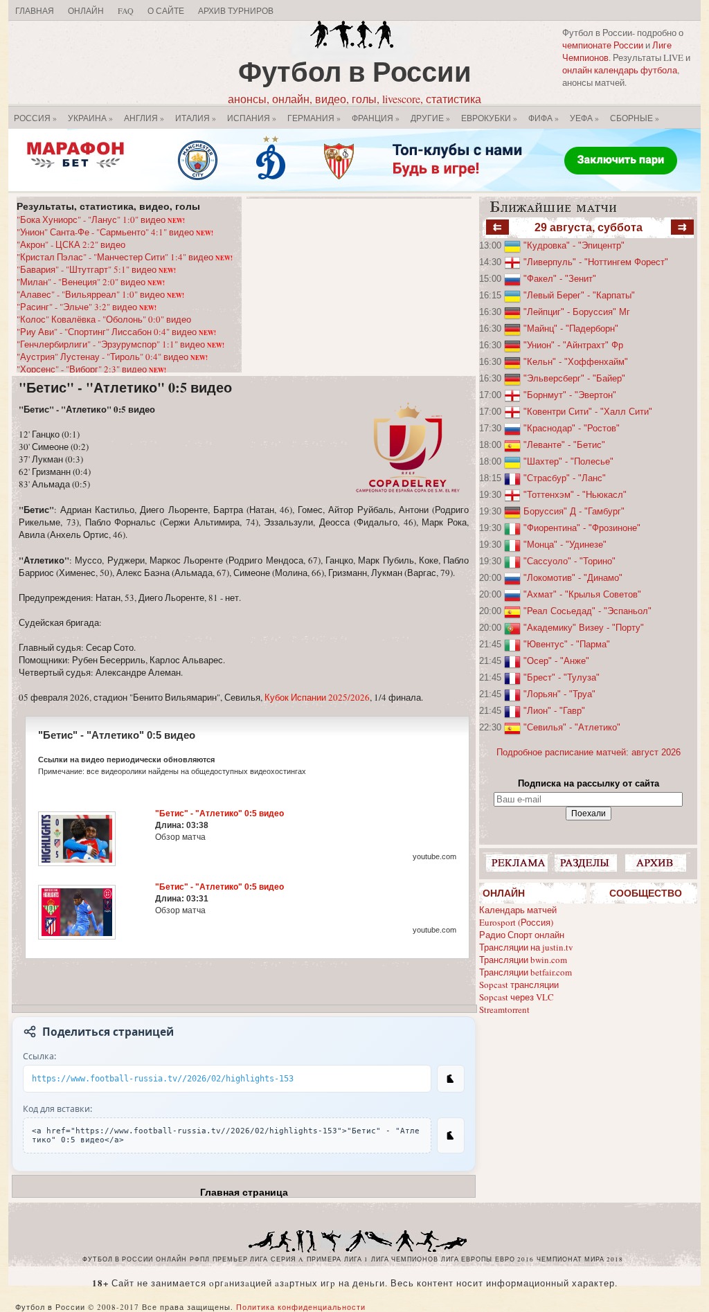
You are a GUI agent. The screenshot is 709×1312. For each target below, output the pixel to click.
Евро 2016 (514, 1259)
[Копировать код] (451, 1135)
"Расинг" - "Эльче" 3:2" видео (86, 306)
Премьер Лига (240, 1259)
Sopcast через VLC (516, 997)
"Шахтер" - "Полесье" (568, 461)
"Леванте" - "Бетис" (564, 445)
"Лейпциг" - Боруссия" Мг (576, 312)
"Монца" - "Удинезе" (565, 544)
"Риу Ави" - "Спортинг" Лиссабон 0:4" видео (116, 331)
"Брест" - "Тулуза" (561, 677)
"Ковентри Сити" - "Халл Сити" (587, 411)
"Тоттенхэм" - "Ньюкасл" (575, 494)
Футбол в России (355, 71)
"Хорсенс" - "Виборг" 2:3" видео (91, 369)
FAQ (126, 10)
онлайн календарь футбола (619, 70)
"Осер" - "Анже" (556, 661)
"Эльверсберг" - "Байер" (574, 378)
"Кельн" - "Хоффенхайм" (575, 362)
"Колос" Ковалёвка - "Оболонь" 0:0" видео (104, 319)
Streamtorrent (504, 1009)
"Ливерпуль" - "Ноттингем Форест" (595, 262)
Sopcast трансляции (519, 984)
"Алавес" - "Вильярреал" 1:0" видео (100, 294)
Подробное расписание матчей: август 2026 (588, 752)
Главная (34, 10)
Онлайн (86, 10)
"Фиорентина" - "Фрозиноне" (581, 528)
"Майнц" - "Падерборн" (570, 328)
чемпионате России (602, 45)
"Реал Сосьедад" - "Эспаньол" (587, 611)
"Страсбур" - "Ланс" (564, 478)
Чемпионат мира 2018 (580, 1259)
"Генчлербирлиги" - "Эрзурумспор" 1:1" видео (120, 344)
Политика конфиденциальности (301, 1307)
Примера (324, 1259)
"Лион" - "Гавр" (554, 711)
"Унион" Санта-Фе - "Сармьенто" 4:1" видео (115, 232)
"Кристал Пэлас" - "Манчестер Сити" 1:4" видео (125, 257)
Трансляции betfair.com (525, 972)
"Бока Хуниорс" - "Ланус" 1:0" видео (101, 219)
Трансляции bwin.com (523, 959)
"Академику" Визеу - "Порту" (583, 627)
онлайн (171, 1259)
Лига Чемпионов (404, 1259)
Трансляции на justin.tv (526, 947)
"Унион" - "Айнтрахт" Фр (573, 345)
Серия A (287, 1259)
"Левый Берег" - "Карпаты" (579, 295)
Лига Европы (466, 1259)
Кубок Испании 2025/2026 (317, 697)
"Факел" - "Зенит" (559, 278)
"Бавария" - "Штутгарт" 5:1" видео (96, 269)
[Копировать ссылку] (451, 1079)
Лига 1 (356, 1259)
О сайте (165, 10)
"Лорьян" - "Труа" (559, 694)
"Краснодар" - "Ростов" (571, 428)
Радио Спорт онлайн (521, 934)
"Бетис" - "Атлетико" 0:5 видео (125, 387)
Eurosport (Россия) (516, 922)
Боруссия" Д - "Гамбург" (574, 511)
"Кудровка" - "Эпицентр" (574, 245)
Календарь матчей (518, 910)
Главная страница (244, 1192)
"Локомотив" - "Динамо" (572, 578)
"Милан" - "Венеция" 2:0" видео (91, 282)
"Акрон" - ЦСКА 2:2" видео (71, 244)
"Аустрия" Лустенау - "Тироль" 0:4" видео (112, 356)
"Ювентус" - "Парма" (566, 644)
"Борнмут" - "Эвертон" (569, 395)
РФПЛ (200, 1259)
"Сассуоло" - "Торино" (569, 561)
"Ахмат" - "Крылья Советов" (582, 594)
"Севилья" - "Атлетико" (571, 727)
